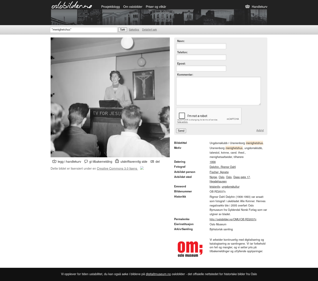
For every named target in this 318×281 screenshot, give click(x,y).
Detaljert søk (149, 29)
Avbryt (260, 130)
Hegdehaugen (218, 181)
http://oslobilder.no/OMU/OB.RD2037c (233, 219)
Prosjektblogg (110, 6)
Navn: (181, 41)
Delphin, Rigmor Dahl (223, 167)
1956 (213, 162)
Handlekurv (259, 6)
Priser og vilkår (156, 6)
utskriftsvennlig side (133, 161)
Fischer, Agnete (219, 172)
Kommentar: (185, 74)
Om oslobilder (132, 6)
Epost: (181, 63)
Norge (213, 177)
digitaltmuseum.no (158, 274)
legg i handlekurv (69, 161)
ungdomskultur (230, 186)
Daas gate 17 (241, 177)
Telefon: (182, 52)
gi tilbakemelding (100, 161)
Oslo (221, 177)
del (158, 161)
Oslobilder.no (72, 4)
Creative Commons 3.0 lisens (117, 168)
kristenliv (215, 186)
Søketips (134, 29)
